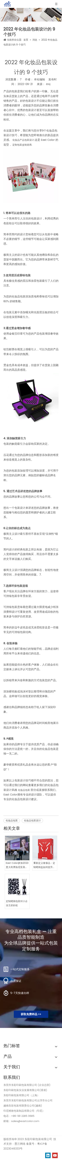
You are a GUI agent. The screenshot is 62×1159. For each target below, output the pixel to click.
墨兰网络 (19, 1144)
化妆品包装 (24, 790)
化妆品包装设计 (32, 820)
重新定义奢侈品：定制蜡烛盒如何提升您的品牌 (44, 865)
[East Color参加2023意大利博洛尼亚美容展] (17, 848)
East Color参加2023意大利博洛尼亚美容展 (17, 865)
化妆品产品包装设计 (23, 140)
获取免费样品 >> (31, 1014)
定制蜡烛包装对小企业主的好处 (17, 903)
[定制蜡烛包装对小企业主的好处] (17, 886)
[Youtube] (55, 1155)
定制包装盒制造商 (22, 144)
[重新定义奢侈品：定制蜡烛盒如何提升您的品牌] (45, 848)
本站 (48, 84)
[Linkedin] (48, 1155)
